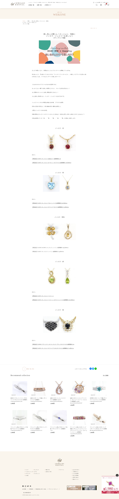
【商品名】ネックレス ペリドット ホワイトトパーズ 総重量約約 (53, 300)
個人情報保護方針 (27, 492)
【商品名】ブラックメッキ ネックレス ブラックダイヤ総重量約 (53, 344)
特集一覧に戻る (30, 369)
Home (24, 21)
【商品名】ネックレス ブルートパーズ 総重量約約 (49, 203)
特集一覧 (48, 469)
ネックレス (36, 469)
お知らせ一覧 (48, 471)
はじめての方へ (76, 469)
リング (26, 469)
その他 (26, 475)
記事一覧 (39, 5)
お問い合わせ (75, 477)
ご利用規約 (31, 489)
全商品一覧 (31, 5)
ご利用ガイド (47, 5)
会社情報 (24, 489)
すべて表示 (105, 375)
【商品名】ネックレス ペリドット (43, 296)
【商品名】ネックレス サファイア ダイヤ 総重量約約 (50, 207)
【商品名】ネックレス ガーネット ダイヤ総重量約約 (51, 162)
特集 (28, 21)
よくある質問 (75, 473)
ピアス (35, 471)
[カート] (108, 5)
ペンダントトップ (29, 471)
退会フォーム (75, 479)
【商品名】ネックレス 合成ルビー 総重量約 (46, 158)
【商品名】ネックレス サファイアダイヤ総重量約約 (53, 348)
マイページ (61, 469)
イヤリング (27, 473)
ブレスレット (37, 473)
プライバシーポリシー (53, 489)
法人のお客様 (75, 475)
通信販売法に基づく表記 (41, 489)
